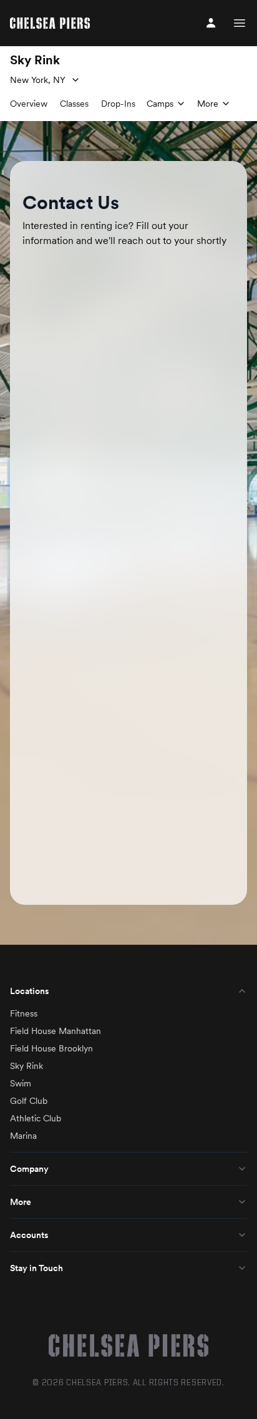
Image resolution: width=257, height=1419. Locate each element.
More (20, 1202)
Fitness (23, 1013)
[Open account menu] (211, 23)
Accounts (29, 1235)
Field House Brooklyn (51, 1048)
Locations (29, 991)
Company (29, 1169)
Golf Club (28, 1101)
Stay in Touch (36, 1268)
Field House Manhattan (55, 1031)
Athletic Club (35, 1118)
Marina (23, 1136)
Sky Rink (26, 1066)
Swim (20, 1083)
